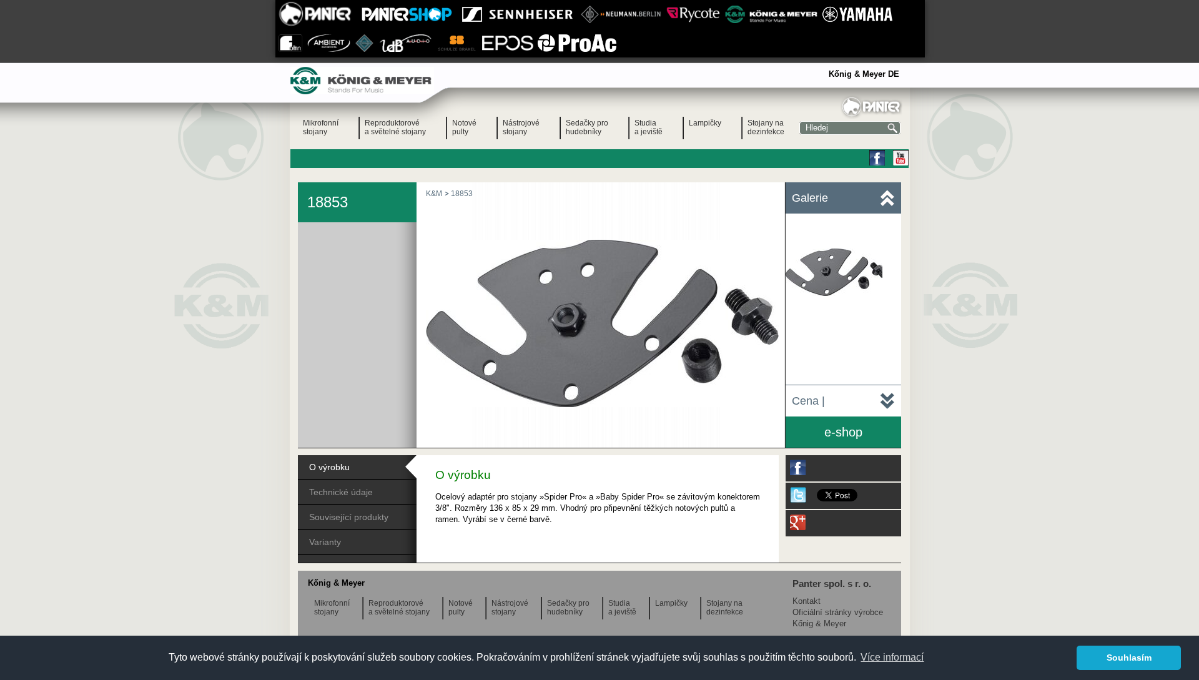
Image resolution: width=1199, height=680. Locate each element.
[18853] (602, 404)
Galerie (810, 198)
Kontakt (806, 601)
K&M (434, 193)
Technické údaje (341, 492)
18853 (462, 193)
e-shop (843, 432)
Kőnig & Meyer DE (864, 74)
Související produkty (348, 517)
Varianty (325, 542)
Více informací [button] (892, 657)
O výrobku (329, 467)
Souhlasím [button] (1129, 658)
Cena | (808, 401)
